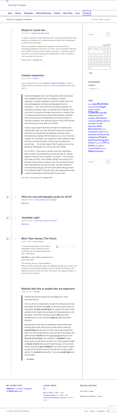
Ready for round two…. (34, 30)
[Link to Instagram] (102, 5)
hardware (91, 118)
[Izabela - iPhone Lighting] (11, 221)
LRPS (97, 123)
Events (35, 241)
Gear (36, 220)
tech (103, 146)
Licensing (91, 121)
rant (90, 139)
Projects (103, 136)
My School (14, 391)
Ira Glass (30, 359)
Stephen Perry (48, 177)
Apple (94, 103)
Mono (99, 126)
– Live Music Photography (19, 388)
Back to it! (46, 393)
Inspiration (34, 33)
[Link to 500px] (108, 5)
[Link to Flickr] (105, 5)
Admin (90, 104)
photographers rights (95, 131)
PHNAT (104, 129)
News (47, 200)
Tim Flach (25, 257)
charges (102, 106)
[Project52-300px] (11, 200)
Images (40, 220)
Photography (53, 200)
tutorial (97, 148)
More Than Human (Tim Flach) (38, 238)
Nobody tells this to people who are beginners (48, 288)
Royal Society (98, 143)
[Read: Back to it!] (45, 389)
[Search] (109, 13)
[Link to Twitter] (98, 5)
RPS (105, 142)
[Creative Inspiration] (11, 79)
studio (96, 146)
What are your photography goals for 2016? (46, 196)
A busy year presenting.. (51, 397)
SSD (108, 143)
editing (90, 115)
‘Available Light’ (30, 217)
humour (103, 117)
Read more (25, 203)
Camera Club (93, 107)
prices (100, 134)
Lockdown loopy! (48, 395)
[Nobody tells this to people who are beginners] (11, 292)
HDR (97, 118)
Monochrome (94, 128)
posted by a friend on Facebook (54, 83)
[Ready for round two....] (11, 33)
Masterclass (92, 126)
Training (47, 33)
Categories (91, 85)
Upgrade (103, 148)
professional (93, 137)
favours (96, 115)
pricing (106, 134)
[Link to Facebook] (95, 5)
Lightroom (106, 121)
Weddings (99, 151)
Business (102, 103)
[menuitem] (10, 13)
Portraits (106, 132)
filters (101, 115)
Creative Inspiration (32, 75)
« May (90, 73)
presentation (92, 134)
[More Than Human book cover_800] (11, 242)
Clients (93, 111)
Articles (37, 200)
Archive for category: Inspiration (19, 19)
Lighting (99, 120)
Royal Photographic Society (98, 141)
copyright (103, 112)
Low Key (91, 123)
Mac (101, 123)
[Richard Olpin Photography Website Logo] (16, 5)
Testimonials (41, 33)
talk (100, 145)
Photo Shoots (53, 220)
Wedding (92, 151)
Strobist (91, 145)
